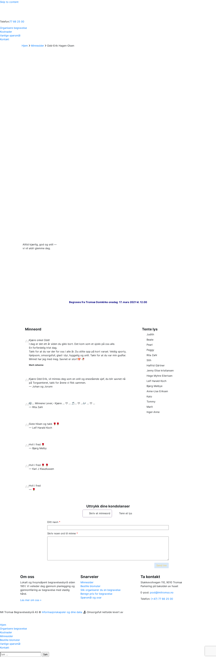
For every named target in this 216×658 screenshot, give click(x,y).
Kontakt (4, 39)
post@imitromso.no (161, 592)
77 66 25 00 (16, 21)
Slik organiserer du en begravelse (100, 590)
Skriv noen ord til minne (61, 533)
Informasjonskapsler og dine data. (62, 612)
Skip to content (9, 1)
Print (29, 211)
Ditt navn (52, 522)
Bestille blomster (90, 586)
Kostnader (6, 31)
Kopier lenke (26, 202)
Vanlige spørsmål (10, 35)
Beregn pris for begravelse (96, 593)
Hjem (3, 624)
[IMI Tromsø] (8, 11)
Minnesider (86, 582)
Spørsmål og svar (91, 597)
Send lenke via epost (28, 221)
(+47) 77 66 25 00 (162, 598)
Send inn (161, 565)
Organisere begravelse (13, 27)
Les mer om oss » (30, 600)
